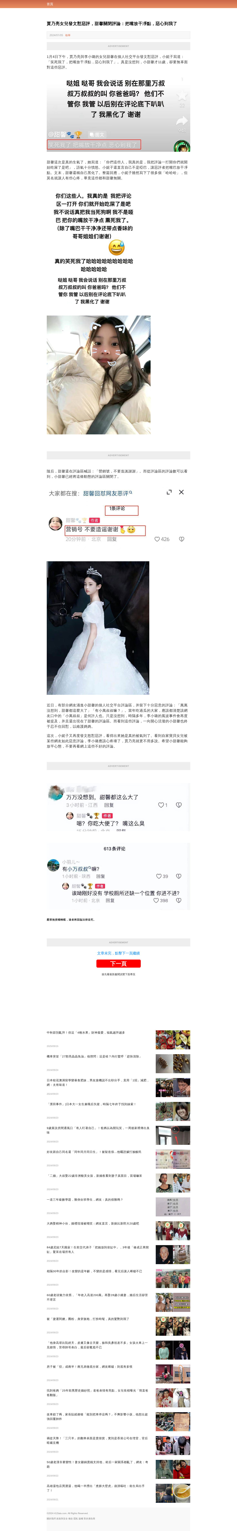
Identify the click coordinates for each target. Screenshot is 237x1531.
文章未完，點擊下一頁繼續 (118, 953)
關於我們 (51, 1518)
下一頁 (118, 964)
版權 (81, 1518)
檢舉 (67, 35)
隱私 (76, 1518)
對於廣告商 (89, 1518)
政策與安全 (62, 1518)
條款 (70, 1518)
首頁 (50, 4)
